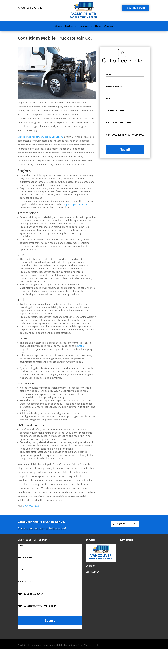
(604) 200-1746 (31, 506)
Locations (84, 26)
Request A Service (135, 7)
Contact (108, 26)
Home (58, 26)
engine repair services (75, 204)
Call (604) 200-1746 (31, 7)
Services (68, 26)
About (98, 26)
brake (80, 345)
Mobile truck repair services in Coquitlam (40, 136)
